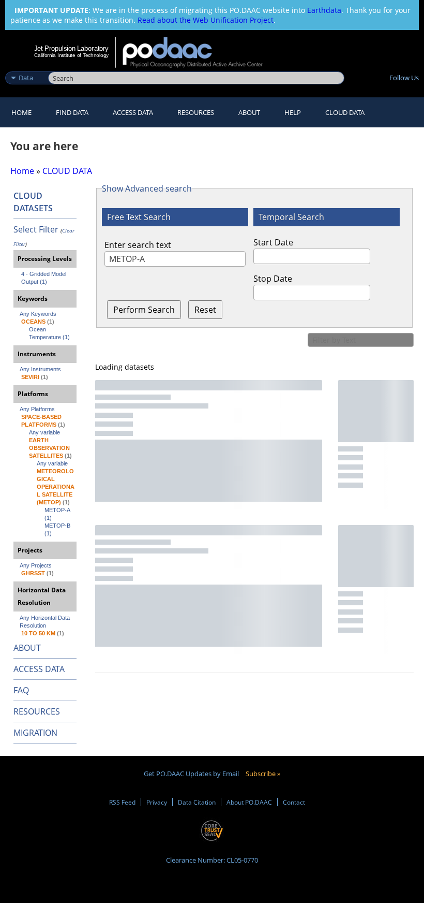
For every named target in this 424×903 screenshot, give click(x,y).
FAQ (21, 690)
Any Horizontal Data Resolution (45, 622)
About (249, 112)
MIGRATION (35, 732)
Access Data (133, 112)
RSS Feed (122, 802)
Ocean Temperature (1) (49, 333)
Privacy (156, 802)
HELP (292, 112)
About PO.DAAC (249, 802)
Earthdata (324, 10)
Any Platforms (37, 409)
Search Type (25, 66)
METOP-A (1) (57, 514)
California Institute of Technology (71, 55)
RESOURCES (195, 112)
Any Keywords (38, 314)
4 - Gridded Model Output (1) (44, 278)
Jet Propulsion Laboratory (71, 48)
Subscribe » (263, 773)
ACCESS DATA (39, 669)
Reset (205, 309)
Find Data (72, 112)
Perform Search (144, 309)
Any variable (44, 432)
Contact (294, 802)
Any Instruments (40, 369)
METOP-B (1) (58, 529)
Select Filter (35, 229)
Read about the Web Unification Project (206, 20)
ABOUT (27, 647)
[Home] (199, 52)
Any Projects (36, 565)
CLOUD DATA (345, 112)
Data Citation (197, 802)
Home (21, 112)
